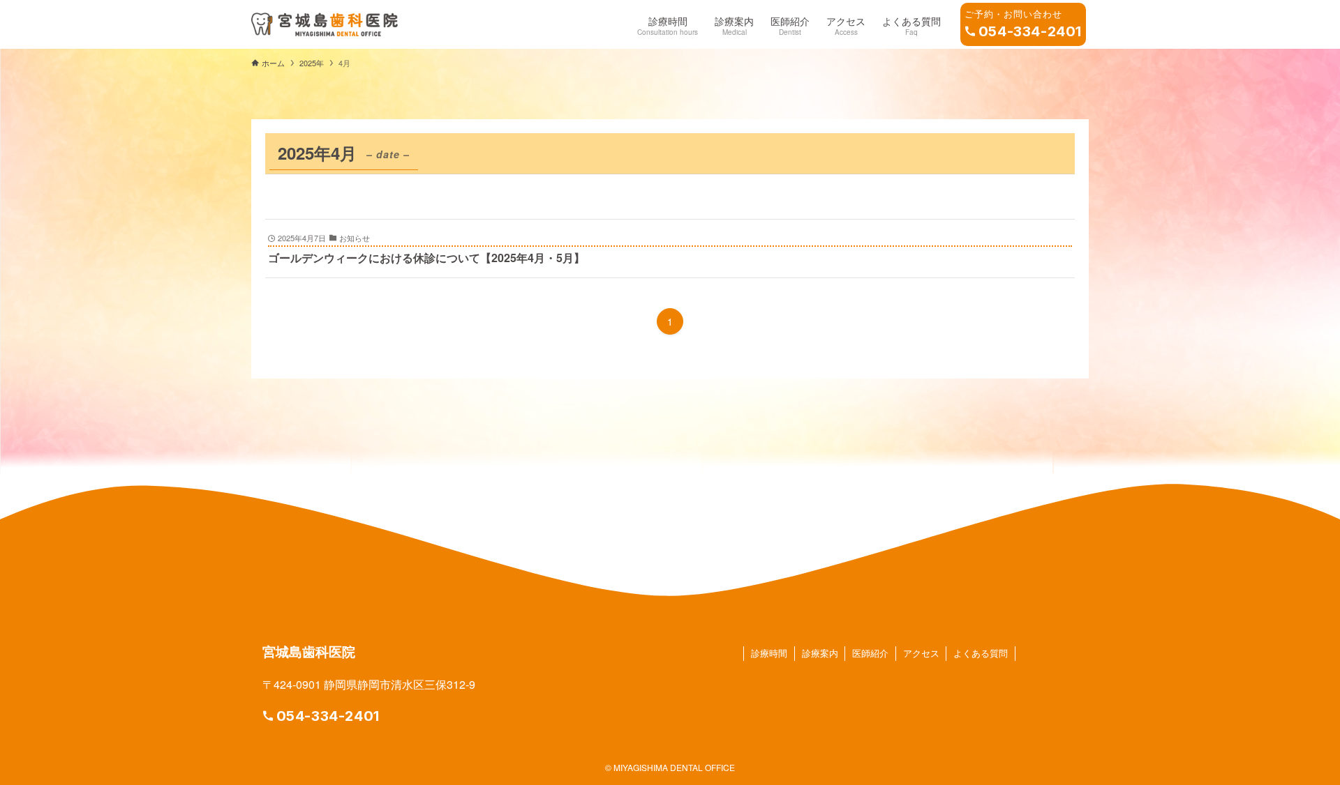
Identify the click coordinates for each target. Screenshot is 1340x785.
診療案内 (820, 653)
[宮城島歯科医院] (324, 24)
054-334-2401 (328, 716)
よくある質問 (980, 653)
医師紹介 (870, 653)
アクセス (921, 653)
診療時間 (769, 653)
